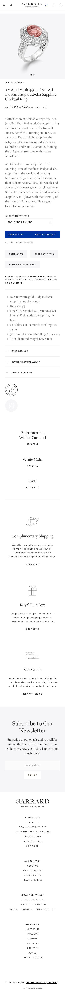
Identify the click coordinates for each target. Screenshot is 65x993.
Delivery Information (32, 904)
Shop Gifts (32, 629)
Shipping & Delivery (22, 373)
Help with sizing (32, 694)
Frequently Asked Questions (32, 832)
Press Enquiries (32, 880)
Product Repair (32, 841)
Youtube (33, 938)
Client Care (32, 817)
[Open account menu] (53, 5)
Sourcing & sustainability (26, 362)
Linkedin (32, 948)
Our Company (32, 861)
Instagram (32, 929)
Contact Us (33, 822)
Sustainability (33, 875)
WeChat (32, 953)
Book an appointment (22, 264)
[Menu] (4, 5)
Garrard (36, 988)
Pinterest (32, 943)
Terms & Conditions (32, 900)
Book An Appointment (32, 827)
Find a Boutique (32, 870)
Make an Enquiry (45, 235)
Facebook (32, 934)
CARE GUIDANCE (20, 351)
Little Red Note (32, 957)
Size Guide (32, 846)
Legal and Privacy (32, 895)
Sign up (32, 775)
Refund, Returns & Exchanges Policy (32, 909)
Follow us (32, 924)
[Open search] (11, 5)
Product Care (32, 836)
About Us (32, 866)
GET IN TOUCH (22, 276)
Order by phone (44, 254)
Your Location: (32, 982)
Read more (32, 564)
